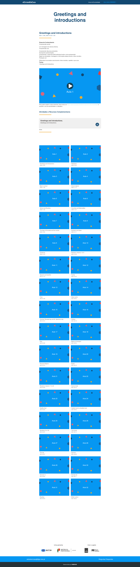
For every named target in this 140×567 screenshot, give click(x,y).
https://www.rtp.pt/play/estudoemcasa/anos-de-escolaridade (82, 104)
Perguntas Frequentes (106, 559)
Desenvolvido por (70, 564)
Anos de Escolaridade (94, 2)
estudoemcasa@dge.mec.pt (36, 559)
